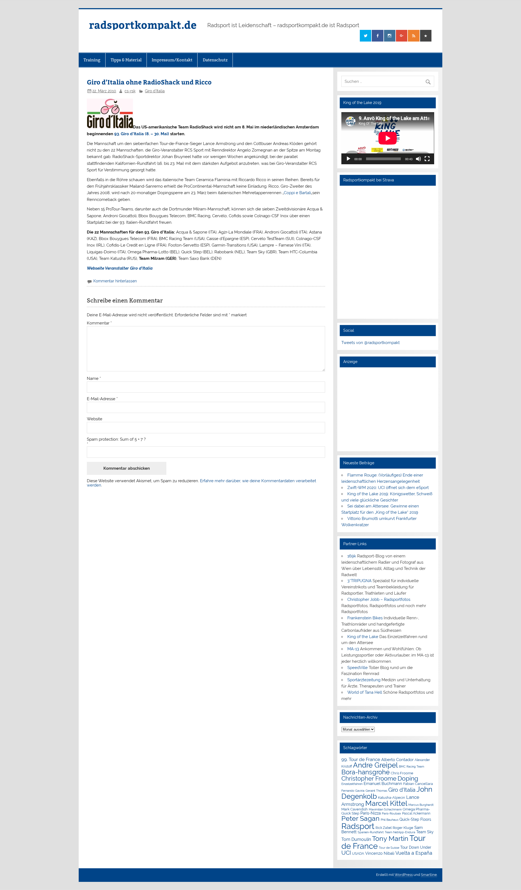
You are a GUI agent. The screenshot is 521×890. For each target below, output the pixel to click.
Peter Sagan (360, 818)
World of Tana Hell (364, 692)
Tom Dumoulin (356, 839)
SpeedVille (357, 667)
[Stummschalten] (418, 159)
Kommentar (99, 323)
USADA (358, 853)
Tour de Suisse (389, 848)
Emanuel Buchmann (383, 783)
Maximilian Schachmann (385, 809)
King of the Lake (362, 636)
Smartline (429, 875)
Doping (408, 778)
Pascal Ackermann (416, 813)
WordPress (404, 875)
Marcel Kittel (386, 803)
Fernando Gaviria (352, 791)
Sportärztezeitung (363, 679)
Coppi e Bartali (297, 192)
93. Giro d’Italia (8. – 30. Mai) (141, 133)
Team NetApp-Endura (400, 832)
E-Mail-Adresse (102, 399)
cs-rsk (130, 91)
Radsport (357, 826)
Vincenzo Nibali (379, 853)
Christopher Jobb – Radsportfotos (378, 599)
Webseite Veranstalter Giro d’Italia (120, 268)
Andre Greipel (375, 765)
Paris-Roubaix (391, 813)
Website (94, 419)
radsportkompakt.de (142, 24)
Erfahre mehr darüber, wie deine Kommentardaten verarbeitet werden (201, 482)
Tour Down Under (415, 847)
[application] (387, 138)
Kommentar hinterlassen (115, 281)
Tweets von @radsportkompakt (370, 342)
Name (94, 379)
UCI (346, 853)
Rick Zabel (384, 828)
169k (351, 556)
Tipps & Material (126, 59)
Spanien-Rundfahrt (371, 832)
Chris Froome (402, 773)
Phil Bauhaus (389, 820)
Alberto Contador (397, 759)
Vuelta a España (413, 853)
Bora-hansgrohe (365, 772)
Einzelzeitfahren (352, 783)
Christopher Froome (368, 778)
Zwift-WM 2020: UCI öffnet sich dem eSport (388, 487)
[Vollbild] (427, 159)
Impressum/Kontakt (172, 59)
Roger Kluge (403, 828)
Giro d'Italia (155, 91)
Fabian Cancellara (418, 784)
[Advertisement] (387, 409)
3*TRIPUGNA (359, 580)
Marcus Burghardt (421, 805)
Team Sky (425, 832)
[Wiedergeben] (348, 159)
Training (92, 59)
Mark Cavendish (354, 809)
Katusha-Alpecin (391, 798)
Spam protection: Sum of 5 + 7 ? (116, 439)
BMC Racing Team (411, 766)
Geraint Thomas (376, 791)
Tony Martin (390, 838)
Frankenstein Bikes (365, 618)
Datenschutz (215, 59)
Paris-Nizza (370, 813)
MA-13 (353, 648)
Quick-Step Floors (415, 819)
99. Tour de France (360, 759)
